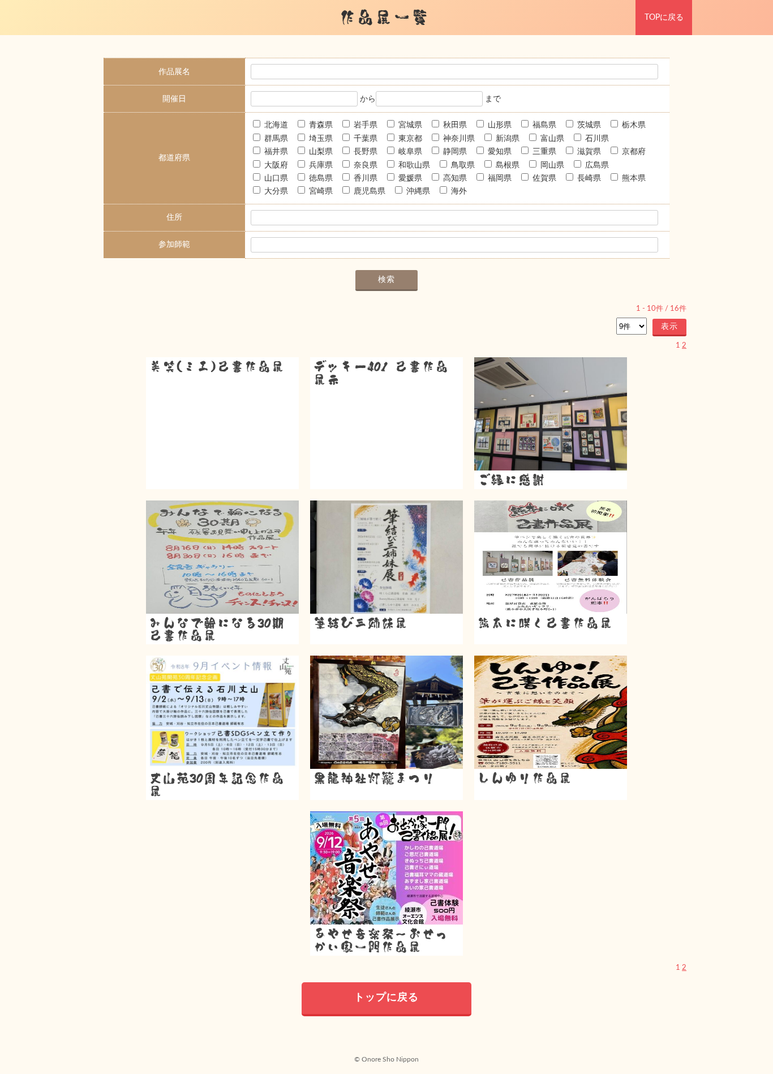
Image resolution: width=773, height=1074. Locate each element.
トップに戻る (386, 997)
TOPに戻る (664, 18)
